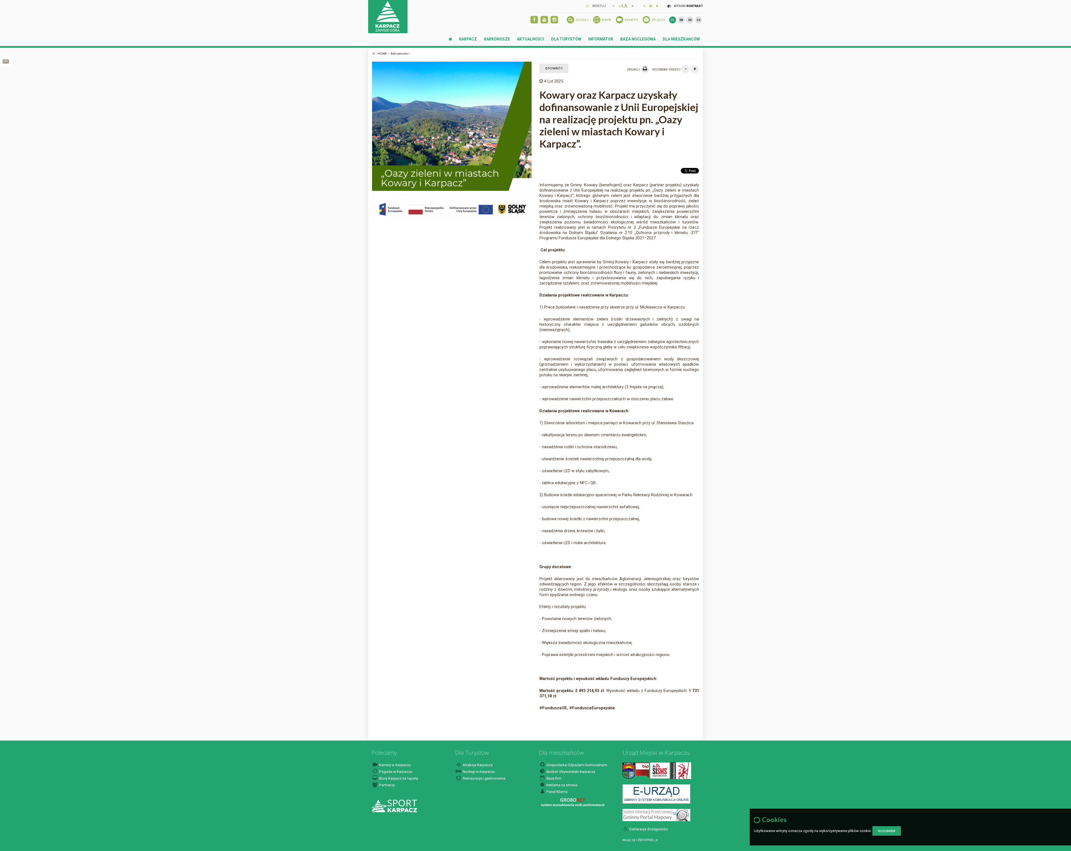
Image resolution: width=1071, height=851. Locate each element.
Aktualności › (400, 54)
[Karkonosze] (680, 770)
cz (699, 19)
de (690, 19)
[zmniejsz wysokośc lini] (644, 5)
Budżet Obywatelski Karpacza (570, 772)
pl (672, 19)
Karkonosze (497, 39)
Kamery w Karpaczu (394, 765)
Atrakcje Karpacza (477, 765)
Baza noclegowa (638, 39)
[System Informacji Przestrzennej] (656, 815)
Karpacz (468, 39)
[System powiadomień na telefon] (660, 770)
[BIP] (642, 770)
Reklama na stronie (561, 785)
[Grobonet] (573, 802)
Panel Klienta (557, 792)
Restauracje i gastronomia (483, 778)
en (681, 19)
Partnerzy (386, 785)
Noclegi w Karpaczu (478, 772)
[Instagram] (554, 20)
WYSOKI (688, 6)
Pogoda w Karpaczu (395, 772)
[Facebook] (534, 20)
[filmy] (544, 20)
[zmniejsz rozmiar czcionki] (613, 5)
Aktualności (530, 39)
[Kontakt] (629, 770)
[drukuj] (645, 69)
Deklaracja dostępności (648, 829)
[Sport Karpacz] (394, 806)
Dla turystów (566, 39)
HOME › (383, 54)
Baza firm (553, 778)
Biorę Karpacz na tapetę (398, 778)
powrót (555, 68)
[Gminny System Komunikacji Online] (656, 794)
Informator (600, 39)
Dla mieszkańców (681, 39)
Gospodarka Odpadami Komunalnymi (576, 765)
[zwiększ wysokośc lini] (632, 5)
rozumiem (886, 831)
